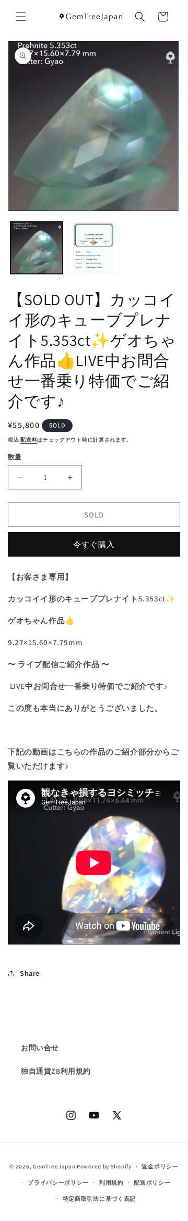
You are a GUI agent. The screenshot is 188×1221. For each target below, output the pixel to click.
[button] (20, 16)
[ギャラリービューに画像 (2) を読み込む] (94, 248)
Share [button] (30, 973)
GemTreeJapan (54, 1166)
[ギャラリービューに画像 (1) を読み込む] (36, 248)
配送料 (28, 439)
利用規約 (111, 1182)
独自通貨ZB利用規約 (56, 1071)
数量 (15, 456)
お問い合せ (40, 1047)
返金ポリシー (160, 1166)
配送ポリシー (152, 1182)
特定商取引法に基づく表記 (99, 1198)
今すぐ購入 (94, 544)
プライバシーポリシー (58, 1182)
